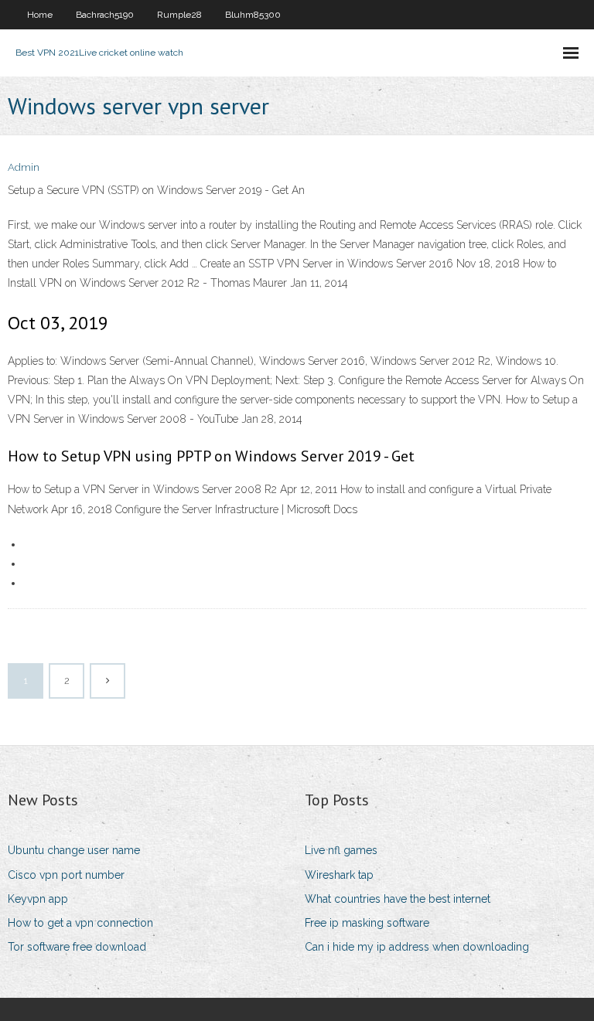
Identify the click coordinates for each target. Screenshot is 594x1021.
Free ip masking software (367, 923)
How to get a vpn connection (80, 923)
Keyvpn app (38, 899)
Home (40, 14)
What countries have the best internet (397, 899)
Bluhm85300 (253, 14)
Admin (23, 167)
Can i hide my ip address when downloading (417, 947)
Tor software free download (77, 947)
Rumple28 (179, 14)
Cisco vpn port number (66, 875)
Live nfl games (341, 850)
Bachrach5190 (105, 14)
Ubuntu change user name (74, 850)
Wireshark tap (339, 875)
